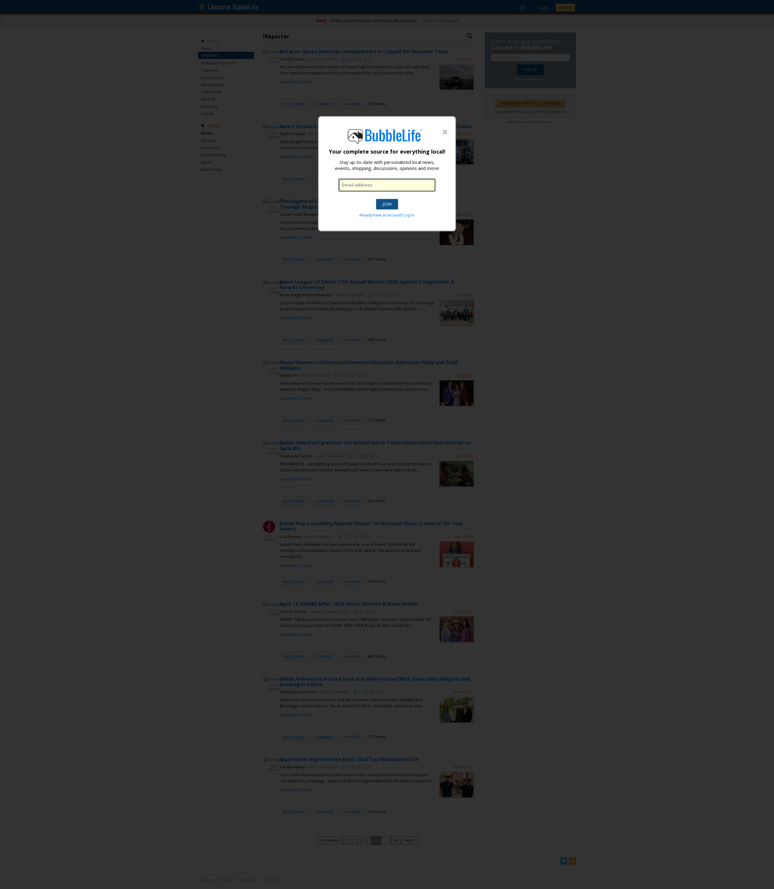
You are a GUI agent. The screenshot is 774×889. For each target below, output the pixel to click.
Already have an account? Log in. (387, 215)
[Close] (445, 132)
